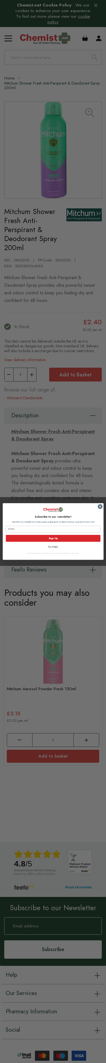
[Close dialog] (100, 506)
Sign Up (53, 538)
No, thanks (53, 546)
